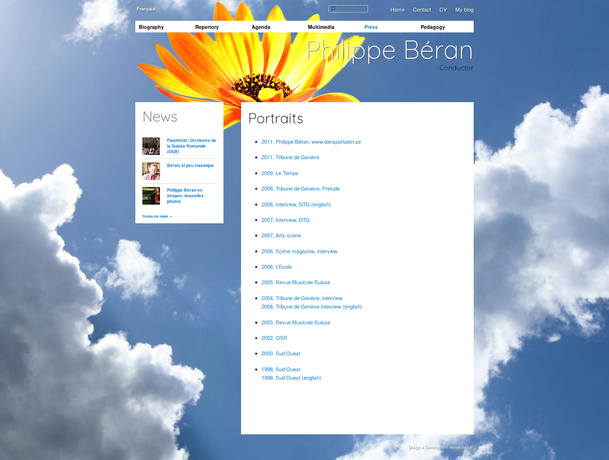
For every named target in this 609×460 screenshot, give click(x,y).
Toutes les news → (157, 216)
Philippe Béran (389, 49)
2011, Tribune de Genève (290, 157)
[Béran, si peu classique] (151, 172)
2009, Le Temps (280, 172)
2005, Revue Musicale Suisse (296, 282)
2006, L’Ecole (277, 266)
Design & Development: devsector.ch (440, 447)
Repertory (207, 26)
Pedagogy (433, 26)
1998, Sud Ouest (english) (291, 377)
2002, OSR (274, 337)
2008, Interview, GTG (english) (296, 204)
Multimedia (321, 26)
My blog (464, 9)
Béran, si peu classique (190, 165)
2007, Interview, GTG (286, 219)
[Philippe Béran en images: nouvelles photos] (151, 196)
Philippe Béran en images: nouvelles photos (185, 195)
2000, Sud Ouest (281, 353)
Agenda (261, 26)
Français (145, 8)
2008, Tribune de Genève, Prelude (301, 188)
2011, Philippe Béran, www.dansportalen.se (311, 141)
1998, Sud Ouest (281, 369)
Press (371, 26)
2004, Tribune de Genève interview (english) (312, 306)
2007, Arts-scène (281, 235)
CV (443, 9)
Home (397, 9)
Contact (422, 9)
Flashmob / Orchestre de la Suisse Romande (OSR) (191, 146)
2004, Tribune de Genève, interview (302, 298)
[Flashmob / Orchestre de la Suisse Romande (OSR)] (151, 147)
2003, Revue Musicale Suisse (296, 322)
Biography (151, 26)
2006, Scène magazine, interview (300, 251)
